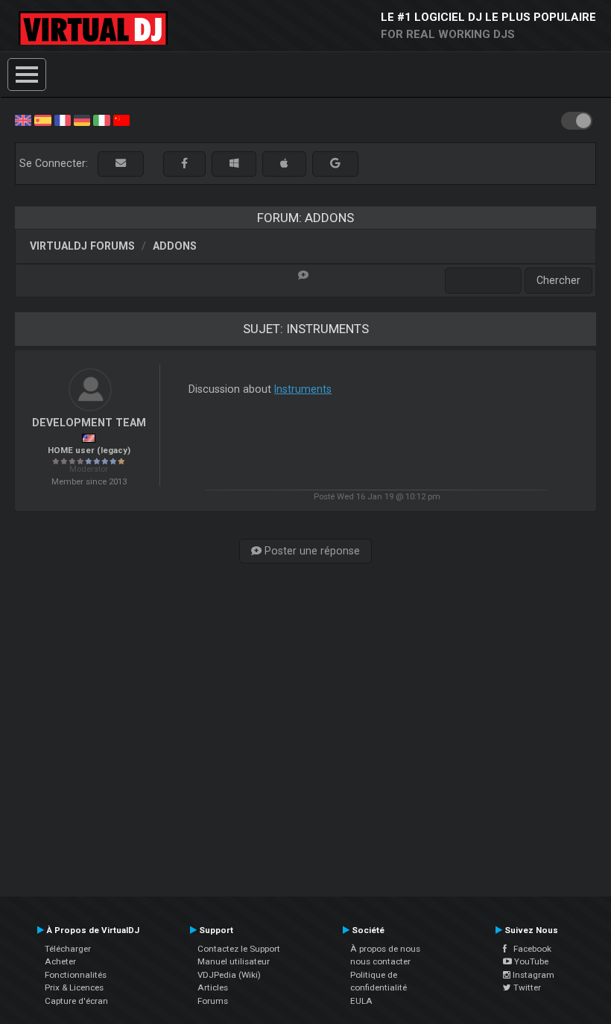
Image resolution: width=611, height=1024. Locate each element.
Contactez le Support (238, 949)
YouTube (530, 961)
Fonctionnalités (76, 975)
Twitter (526, 987)
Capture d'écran (76, 1001)
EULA (361, 1001)
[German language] (82, 119)
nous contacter (380, 961)
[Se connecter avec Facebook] (184, 163)
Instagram (532, 975)
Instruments (303, 389)
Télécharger (68, 949)
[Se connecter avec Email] (121, 163)
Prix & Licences (74, 987)
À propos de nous (385, 949)
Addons (175, 246)
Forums (212, 1001)
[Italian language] (101, 119)
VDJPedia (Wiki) (229, 975)
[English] (23, 119)
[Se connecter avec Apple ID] (284, 163)
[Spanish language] (42, 119)
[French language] (62, 119)
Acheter (60, 961)
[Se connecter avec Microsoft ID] (234, 163)
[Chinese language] (121, 119)
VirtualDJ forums (82, 246)
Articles (212, 987)
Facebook (529, 949)
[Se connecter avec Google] (335, 163)
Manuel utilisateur (233, 961)
